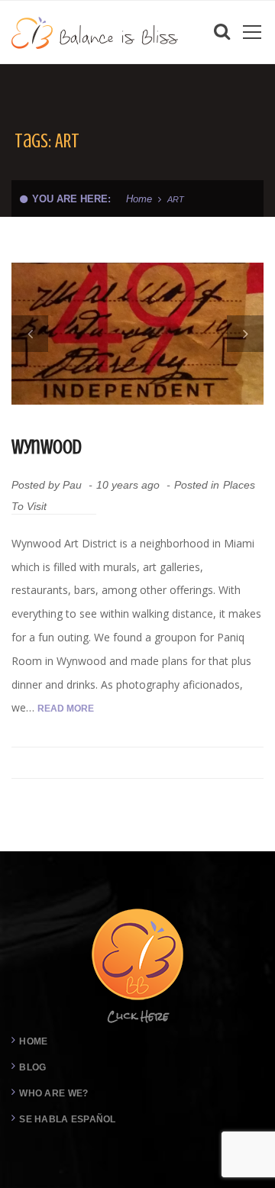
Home (139, 199)
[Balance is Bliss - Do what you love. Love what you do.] (95, 31)
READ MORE (65, 708)
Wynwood (46, 447)
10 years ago (129, 485)
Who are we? (53, 1093)
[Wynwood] (137, 334)
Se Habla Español (67, 1119)
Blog (32, 1067)
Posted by (46, 485)
